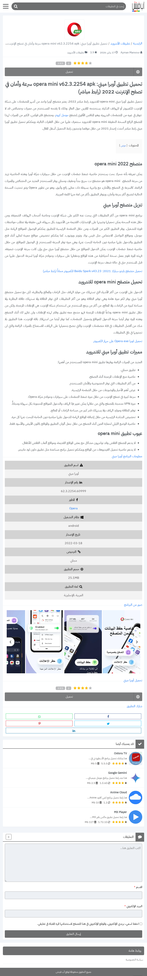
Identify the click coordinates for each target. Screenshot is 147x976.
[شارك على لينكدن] (73, 730)
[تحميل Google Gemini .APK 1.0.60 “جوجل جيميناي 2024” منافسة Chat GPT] (73, 778)
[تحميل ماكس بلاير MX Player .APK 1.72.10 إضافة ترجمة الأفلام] (73, 817)
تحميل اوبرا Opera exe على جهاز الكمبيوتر (117, 341)
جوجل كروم (62, 115)
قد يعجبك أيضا (125, 744)
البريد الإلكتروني (133, 906)
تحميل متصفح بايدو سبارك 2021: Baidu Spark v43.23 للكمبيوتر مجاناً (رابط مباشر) (92, 271)
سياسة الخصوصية (134, 959)
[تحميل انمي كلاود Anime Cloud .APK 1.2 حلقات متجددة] (73, 797)
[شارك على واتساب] (39, 716)
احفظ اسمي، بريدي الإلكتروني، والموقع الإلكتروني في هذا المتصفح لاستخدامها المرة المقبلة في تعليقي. (88, 924)
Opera (73, 508)
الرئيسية (137, 43)
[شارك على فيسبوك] (107, 716)
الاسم (138, 887)
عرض (123, 145)
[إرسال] (15, 6)
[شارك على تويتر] (107, 723)
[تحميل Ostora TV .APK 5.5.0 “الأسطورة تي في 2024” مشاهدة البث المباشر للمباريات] (73, 758)
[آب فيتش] (136, 6)
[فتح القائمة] (5, 6)
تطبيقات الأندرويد (120, 43)
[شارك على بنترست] (39, 723)
